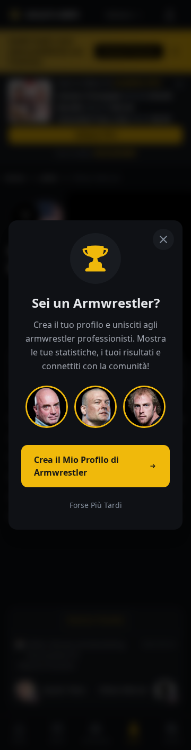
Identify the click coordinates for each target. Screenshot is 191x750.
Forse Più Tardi (96, 505)
